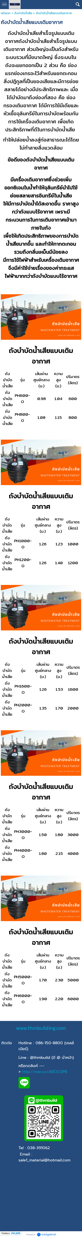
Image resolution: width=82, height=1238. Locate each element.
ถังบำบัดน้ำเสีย (23, 13)
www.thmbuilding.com (41, 1028)
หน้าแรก (6, 13)
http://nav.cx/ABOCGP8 (44, 1072)
